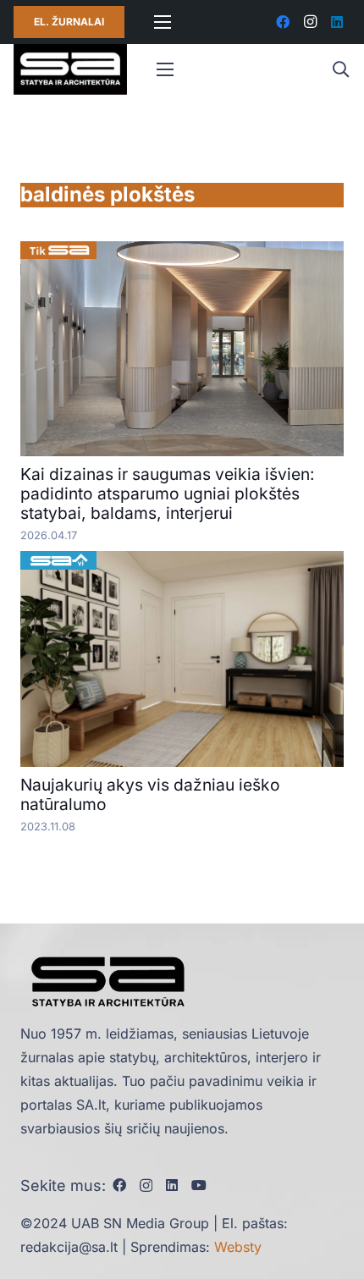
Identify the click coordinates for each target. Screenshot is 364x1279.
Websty (238, 1246)
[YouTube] (199, 1185)
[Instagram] (309, 22)
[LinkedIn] (336, 22)
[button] (340, 69)
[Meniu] (162, 22)
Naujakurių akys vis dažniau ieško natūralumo (150, 794)
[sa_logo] (70, 69)
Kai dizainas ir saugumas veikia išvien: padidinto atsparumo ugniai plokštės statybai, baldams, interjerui (167, 493)
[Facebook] (282, 22)
